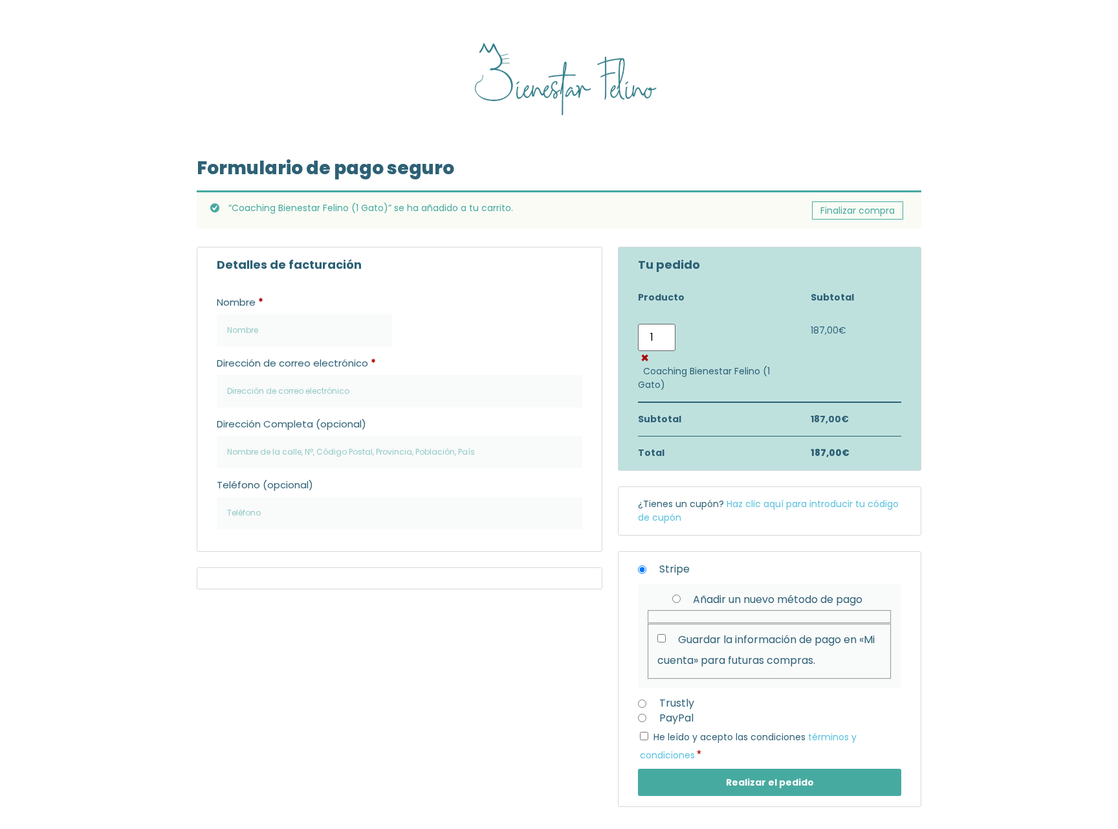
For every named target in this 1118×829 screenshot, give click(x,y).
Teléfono (265, 485)
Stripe (673, 569)
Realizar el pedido (770, 782)
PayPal (675, 717)
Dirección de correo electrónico (296, 363)
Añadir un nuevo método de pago (777, 599)
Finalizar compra (857, 210)
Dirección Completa (291, 424)
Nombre (240, 302)
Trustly (677, 703)
